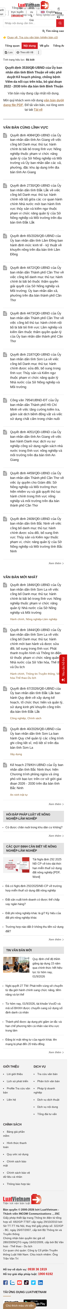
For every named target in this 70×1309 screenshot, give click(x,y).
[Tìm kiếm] (60, 23)
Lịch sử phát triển (17, 1081)
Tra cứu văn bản (47, 1074)
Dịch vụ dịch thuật (48, 1099)
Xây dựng (16, 754)
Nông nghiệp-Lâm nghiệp (41, 619)
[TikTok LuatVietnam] (26, 1283)
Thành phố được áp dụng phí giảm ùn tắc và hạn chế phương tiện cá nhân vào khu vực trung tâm (33, 1026)
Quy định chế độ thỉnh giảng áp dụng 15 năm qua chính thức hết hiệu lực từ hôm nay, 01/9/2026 (47, 967)
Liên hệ (11, 1099)
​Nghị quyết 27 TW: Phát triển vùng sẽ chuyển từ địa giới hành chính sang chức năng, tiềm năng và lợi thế (34, 990)
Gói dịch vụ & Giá (31, 12)
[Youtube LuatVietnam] (19, 1283)
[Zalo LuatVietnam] (12, 1283)
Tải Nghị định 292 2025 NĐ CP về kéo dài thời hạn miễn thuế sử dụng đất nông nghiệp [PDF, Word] (47, 868)
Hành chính (17, 619)
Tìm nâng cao (54, 30)
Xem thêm (55, 563)
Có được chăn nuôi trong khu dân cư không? (33, 827)
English (49, 11)
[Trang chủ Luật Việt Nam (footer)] (33, 1199)
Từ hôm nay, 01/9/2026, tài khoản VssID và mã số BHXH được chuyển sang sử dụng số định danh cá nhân (33, 1008)
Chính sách (34, 718)
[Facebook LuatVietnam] (5, 1283)
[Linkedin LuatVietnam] (40, 1283)
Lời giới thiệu (15, 1074)
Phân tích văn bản (48, 1081)
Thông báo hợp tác (18, 1183)
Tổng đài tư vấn (47, 1114)
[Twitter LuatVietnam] (33, 1283)
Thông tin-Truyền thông (40, 673)
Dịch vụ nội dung (47, 1106)
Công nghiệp (18, 718)
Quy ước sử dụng (17, 1154)
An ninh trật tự (19, 794)
